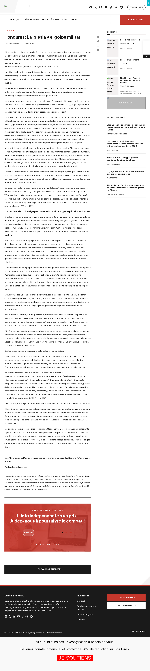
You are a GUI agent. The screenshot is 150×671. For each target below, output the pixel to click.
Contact (81, 601)
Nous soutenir (135, 19)
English (143, 631)
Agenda (73, 19)
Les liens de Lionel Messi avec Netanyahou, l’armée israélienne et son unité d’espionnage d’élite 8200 (125, 143)
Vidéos (44, 19)
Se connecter (136, 7)
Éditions (55, 19)
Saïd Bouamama (126, 48)
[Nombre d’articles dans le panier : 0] (146, 44)
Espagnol (135, 631)
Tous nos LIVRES (124, 103)
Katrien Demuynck (127, 91)
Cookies (81, 619)
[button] (47, 569)
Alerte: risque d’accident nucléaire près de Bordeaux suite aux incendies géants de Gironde (125, 187)
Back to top (145, 580)
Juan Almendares (11, 43)
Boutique (112, 32)
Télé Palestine (32, 19)
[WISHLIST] (146, 51)
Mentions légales (85, 614)
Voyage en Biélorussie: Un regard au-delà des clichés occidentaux (126, 172)
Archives (9, 31)
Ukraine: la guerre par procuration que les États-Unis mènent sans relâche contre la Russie (126, 127)
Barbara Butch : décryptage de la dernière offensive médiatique (122, 158)
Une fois (67, 532)
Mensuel (29, 532)
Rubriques (15, 19)
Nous (64, 19)
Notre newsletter (127, 606)
